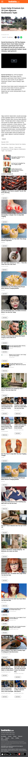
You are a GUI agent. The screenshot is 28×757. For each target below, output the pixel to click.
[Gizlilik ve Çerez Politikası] (21, 749)
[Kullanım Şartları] (4, 749)
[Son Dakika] (14, 1)
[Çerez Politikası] (4, 750)
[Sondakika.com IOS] (5, 754)
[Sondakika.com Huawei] (22, 754)
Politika (17, 738)
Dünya (14, 736)
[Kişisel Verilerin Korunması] (13, 750)
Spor (2, 738)
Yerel (12, 738)
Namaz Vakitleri (4, 739)
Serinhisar (8, 74)
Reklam (7, 734)
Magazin (7, 738)
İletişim (10, 734)
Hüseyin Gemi (5, 76)
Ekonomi (20, 736)
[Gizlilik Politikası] (11, 749)
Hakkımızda (3, 734)
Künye (13, 734)
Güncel (9, 736)
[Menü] (2, 1)
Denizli (3, 74)
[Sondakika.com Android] (13, 754)
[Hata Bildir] (6, 751)
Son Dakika (3, 736)
